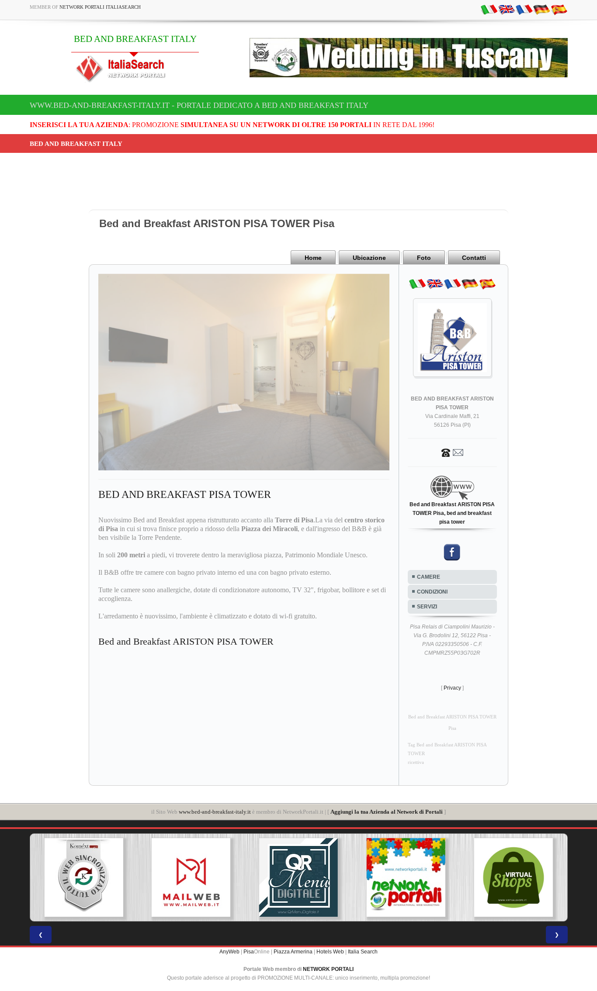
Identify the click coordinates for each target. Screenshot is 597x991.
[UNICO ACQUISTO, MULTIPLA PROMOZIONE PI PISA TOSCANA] (300, 877)
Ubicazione (369, 257)
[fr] (524, 9)
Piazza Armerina (293, 952)
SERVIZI (427, 607)
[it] (489, 9)
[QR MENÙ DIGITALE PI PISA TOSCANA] (192, 877)
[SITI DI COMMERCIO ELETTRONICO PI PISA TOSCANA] (407, 877)
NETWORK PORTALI (328, 969)
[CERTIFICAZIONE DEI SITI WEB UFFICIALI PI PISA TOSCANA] (515, 877)
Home (313, 257)
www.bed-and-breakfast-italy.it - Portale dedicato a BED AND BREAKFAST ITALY (199, 105)
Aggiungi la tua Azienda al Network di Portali (386, 811)
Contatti (474, 257)
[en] (506, 9)
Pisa (248, 952)
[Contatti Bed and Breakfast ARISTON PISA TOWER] (452, 452)
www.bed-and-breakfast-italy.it (215, 811)
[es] (559, 9)
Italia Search (363, 952)
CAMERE (428, 577)
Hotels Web (330, 952)
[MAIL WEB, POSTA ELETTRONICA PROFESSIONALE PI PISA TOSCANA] (85, 877)
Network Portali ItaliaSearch (100, 7)
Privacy (452, 688)
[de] (541, 9)
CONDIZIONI (432, 592)
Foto (424, 257)
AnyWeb (229, 952)
